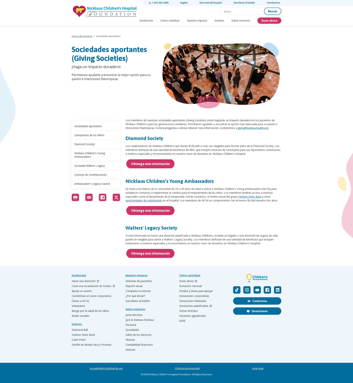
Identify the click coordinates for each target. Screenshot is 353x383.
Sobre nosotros (240, 20)
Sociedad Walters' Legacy (89, 165)
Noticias (130, 349)
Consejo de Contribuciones (90, 174)
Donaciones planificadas (194, 306)
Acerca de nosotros (82, 36)
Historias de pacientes (139, 281)
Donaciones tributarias (192, 300)
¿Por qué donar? (135, 296)
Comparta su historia (138, 291)
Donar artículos (188, 310)
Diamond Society (84, 144)
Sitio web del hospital (210, 2)
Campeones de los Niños (89, 135)
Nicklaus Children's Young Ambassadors (89, 154)
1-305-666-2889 (160, 2)
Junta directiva (134, 314)
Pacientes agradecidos (192, 315)
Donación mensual (190, 286)
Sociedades (132, 329)
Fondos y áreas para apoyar (196, 291)
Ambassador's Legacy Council (92, 183)
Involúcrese (146, 20)
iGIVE (182, 320)
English (184, 2)
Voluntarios (78, 305)
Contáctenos (273, 2)
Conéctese (259, 301)
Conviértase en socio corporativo (91, 296)
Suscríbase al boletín (244, 2)
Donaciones (259, 311)
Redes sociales (80, 315)
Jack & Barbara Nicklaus (140, 319)
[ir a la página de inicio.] (105, 8)
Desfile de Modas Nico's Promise (91, 344)
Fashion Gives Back (249, 196)
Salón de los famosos (138, 334)
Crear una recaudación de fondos (92, 286)
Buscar (272, 11)
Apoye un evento (82, 291)
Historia (130, 339)
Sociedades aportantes (88, 126)
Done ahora (269, 20)
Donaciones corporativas (194, 296)
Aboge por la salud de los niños (90, 310)
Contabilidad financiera (139, 344)
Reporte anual (134, 286)
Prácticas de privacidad (187, 368)
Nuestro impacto (197, 20)
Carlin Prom (79, 339)
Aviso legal (257, 368)
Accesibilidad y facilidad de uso (106, 368)
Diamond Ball (80, 329)
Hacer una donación (84, 281)
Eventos (219, 20)
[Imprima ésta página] (75, 197)
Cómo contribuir (170, 20)
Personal (131, 324)
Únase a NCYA (80, 300)
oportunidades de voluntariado (144, 200)
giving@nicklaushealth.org (253, 128)
